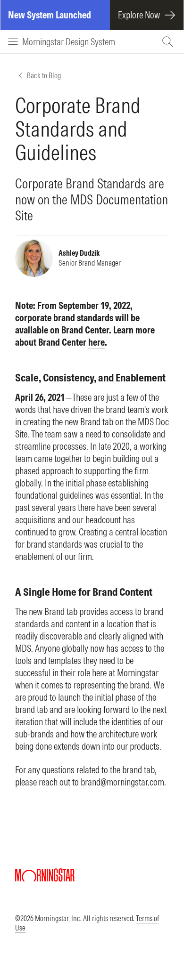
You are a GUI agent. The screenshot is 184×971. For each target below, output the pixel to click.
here (96, 342)
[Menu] (13, 41)
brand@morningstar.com (122, 782)
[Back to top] (163, 937)
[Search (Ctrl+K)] (168, 41)
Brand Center (85, 330)
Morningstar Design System (68, 42)
